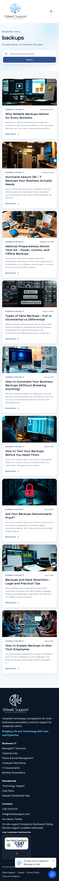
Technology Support (13, 786)
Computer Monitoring (14, 763)
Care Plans (8, 791)
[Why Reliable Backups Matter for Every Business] (29, 92)
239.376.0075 (10, 809)
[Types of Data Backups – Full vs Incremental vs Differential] (29, 294)
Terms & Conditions (11, 876)
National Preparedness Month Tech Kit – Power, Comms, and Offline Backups (27, 250)
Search (29, 60)
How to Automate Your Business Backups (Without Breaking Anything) (29, 385)
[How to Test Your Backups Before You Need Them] (29, 429)
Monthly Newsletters (13, 772)
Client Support (8, 872)
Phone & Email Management (17, 758)
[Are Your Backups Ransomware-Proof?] (29, 492)
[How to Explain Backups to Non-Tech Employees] (29, 623)
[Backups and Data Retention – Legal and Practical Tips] (29, 558)
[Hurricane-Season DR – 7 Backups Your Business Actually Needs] (29, 155)
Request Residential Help (16, 795)
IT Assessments (11, 768)
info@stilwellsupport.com (16, 814)
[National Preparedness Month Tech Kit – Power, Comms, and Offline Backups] (29, 224)
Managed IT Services (14, 748)
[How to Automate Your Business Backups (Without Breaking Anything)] (29, 359)
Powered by (11, 853)
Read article (10, 134)
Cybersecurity (10, 753)
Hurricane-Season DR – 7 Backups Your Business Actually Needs (28, 180)
